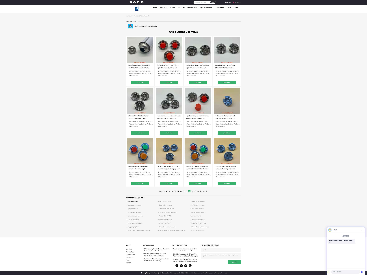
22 (201, 191)
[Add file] (329, 272)
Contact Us (220, 8)
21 (198, 191)
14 (178, 191)
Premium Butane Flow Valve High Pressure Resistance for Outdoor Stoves (197, 167)
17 (186, 191)
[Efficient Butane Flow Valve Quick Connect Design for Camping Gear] (169, 151)
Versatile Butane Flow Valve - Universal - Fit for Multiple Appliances (138, 167)
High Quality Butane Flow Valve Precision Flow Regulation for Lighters (225, 167)
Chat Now (228, 2)
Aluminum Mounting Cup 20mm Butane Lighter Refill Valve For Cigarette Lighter (185, 260)
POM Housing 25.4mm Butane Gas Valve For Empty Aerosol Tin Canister (156, 250)
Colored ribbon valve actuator (200, 227)
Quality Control (206, 8)
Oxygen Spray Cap (133, 227)
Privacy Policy (145, 273)
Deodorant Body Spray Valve (167, 212)
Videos (172, 8)
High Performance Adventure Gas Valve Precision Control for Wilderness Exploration (197, 117)
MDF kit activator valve (198, 205)
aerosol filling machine (197, 230)
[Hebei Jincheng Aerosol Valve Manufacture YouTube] (138, 2)
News (229, 8)
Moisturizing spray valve (135, 223)
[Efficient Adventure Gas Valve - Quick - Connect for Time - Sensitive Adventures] (140, 101)
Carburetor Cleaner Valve (166, 208)
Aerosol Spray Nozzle (165, 219)
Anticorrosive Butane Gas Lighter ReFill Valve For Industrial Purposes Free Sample (185, 250)
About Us (181, 8)
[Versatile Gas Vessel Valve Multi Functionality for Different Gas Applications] (140, 50)
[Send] (362, 272)
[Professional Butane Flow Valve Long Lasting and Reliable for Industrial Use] (227, 101)
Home (155, 8)
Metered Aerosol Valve (134, 212)
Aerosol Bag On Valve (165, 216)
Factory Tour (192, 8)
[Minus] (362, 230)
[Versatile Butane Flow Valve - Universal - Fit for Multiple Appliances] (140, 151)
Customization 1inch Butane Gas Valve (146, 26)
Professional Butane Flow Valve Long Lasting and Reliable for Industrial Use (225, 117)
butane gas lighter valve (135, 205)
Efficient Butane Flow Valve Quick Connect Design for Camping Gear (168, 167)
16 (183, 191)
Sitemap (129, 262)
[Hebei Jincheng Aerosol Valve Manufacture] (136, 8)
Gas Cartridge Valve (165, 201)
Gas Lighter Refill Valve (198, 201)
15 (181, 191)
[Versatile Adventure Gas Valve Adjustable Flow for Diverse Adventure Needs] (227, 50)
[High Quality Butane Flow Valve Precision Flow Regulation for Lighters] (227, 151)
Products (163, 8)
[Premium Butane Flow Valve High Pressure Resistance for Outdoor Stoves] (198, 151)
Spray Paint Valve (133, 208)
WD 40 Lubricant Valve (197, 208)
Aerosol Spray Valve (165, 223)
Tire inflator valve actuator (167, 227)
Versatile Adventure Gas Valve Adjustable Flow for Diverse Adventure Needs (225, 66)
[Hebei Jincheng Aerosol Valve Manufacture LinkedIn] (134, 2)
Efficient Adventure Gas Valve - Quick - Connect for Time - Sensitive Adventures (138, 117)
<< (172, 191)
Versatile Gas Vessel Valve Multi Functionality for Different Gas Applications (139, 66)
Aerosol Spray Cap (133, 219)
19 (192, 191)
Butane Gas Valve (133, 201)
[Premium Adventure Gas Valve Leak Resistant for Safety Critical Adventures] (169, 101)
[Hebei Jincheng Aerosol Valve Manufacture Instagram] (142, 2)
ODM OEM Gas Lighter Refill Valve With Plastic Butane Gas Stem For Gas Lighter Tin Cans (185, 255)
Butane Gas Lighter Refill (198, 223)
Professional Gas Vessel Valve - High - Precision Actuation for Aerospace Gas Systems (167, 66)
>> (204, 191)
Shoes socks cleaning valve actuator (139, 230)
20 (195, 191)
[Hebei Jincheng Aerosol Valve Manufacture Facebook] (130, 2)
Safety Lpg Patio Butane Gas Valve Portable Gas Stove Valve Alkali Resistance (155, 255)
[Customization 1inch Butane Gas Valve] (130, 26)
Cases (236, 8)
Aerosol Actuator (196, 216)
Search (213, 2)
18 (189, 191)
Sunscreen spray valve (198, 219)
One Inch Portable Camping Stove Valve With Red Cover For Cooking (156, 260)
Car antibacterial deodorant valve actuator (172, 230)
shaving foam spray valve (198, 212)
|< (169, 191)
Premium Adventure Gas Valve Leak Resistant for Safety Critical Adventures (169, 117)
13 (175, 191)
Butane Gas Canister (165, 205)
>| (206, 191)
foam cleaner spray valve (135, 216)
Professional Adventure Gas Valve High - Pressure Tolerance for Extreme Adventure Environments (197, 66)
